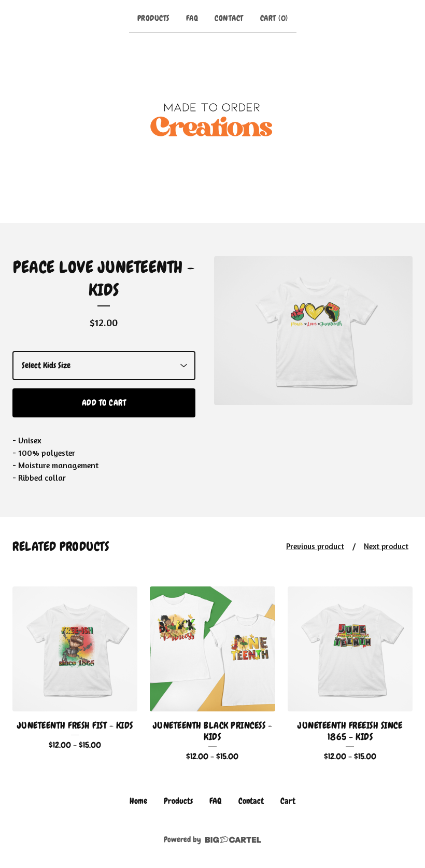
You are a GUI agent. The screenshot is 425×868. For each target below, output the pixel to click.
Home (138, 800)
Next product (386, 546)
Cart (287, 800)
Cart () (274, 18)
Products (153, 18)
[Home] (212, 126)
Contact (229, 18)
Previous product (315, 546)
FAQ (192, 18)
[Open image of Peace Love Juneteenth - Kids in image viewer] (313, 330)
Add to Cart (104, 402)
